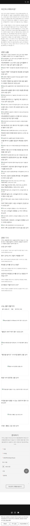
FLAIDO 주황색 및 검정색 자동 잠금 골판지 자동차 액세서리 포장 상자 (14, 82)
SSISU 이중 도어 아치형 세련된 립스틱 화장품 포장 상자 (14, 151)
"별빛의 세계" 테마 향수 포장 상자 (12, 332)
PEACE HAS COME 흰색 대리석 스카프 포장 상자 (14, 134)
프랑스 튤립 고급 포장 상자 (10, 426)
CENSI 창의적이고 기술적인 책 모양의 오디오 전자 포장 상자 (14, 100)
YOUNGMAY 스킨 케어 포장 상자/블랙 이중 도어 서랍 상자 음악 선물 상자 (14, 64)
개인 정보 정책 (7, 520)
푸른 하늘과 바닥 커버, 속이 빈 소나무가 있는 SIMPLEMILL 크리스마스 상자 (14, 186)
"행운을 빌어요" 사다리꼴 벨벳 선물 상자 (14, 354)
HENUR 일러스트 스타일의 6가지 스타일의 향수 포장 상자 (14, 195)
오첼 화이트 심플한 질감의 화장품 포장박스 (14, 142)
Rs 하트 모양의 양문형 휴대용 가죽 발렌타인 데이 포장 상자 (14, 177)
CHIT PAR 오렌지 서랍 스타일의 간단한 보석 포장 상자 (14, 204)
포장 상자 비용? (6, 246)
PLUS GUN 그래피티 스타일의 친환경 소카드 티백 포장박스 (15, 221)
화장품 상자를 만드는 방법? (10, 264)
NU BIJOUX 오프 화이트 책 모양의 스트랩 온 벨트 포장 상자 (14, 126)
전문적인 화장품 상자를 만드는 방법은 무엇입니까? (14, 275)
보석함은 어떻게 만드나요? (10, 285)
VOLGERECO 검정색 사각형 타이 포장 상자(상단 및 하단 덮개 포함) (14, 117)
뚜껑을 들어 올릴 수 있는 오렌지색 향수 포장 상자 (15, 402)
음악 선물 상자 (5, 309)
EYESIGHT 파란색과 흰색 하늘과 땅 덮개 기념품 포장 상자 (14, 168)
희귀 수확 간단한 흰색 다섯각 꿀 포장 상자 (14, 228)
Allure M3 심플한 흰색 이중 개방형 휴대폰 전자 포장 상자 (14, 91)
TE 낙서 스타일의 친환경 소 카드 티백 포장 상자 (14, 212)
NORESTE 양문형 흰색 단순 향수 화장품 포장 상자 (14, 158)
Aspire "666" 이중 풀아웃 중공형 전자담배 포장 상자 (14, 73)
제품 (12, 309)
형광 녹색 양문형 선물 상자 (10, 377)
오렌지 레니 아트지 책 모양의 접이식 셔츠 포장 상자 (14, 108)
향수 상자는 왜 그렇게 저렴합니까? (12, 255)
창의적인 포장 (18, 309)
